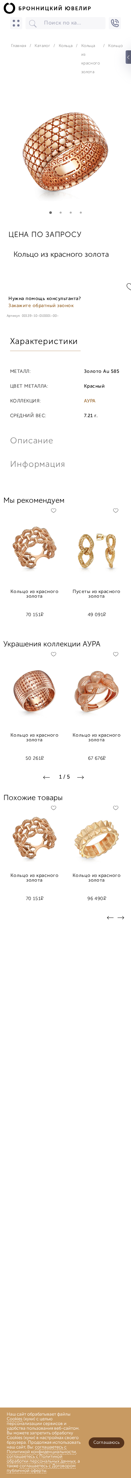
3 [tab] (70, 212)
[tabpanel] (65, 152)
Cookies (15, 1419)
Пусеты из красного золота (97, 594)
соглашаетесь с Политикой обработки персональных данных (41, 1459)
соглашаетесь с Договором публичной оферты (41, 1468)
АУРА (90, 401)
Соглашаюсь (106, 1442)
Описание (31, 441)
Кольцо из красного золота (34, 594)
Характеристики (44, 342)
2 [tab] (60, 212)
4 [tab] (80, 212)
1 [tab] (50, 212)
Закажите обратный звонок (41, 305)
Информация (37, 464)
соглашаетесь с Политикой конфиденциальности (41, 1449)
